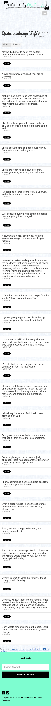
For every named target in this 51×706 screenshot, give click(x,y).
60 (1, 651)
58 (44, 649)
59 (48, 649)
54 (30, 649)
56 (37, 649)
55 (34, 649)
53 (27, 649)
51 (20, 649)
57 (41, 649)
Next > (6, 651)
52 (23, 649)
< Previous (14, 649)
